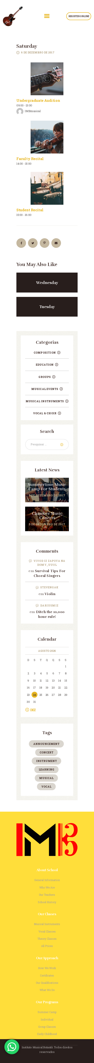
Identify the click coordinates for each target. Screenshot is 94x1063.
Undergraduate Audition (38, 100)
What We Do (47, 990)
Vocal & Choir (45, 413)
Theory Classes (47, 938)
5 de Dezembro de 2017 (47, 495)
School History (47, 902)
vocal (46, 786)
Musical (46, 778)
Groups (44, 377)
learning (46, 769)
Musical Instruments (45, 401)
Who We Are (47, 887)
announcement (46, 744)
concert (46, 752)
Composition (45, 352)
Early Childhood (47, 1034)
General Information (47, 880)
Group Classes (47, 1026)
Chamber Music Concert (47, 515)
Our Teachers (47, 894)
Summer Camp (47, 1012)
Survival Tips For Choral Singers (49, 573)
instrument (46, 761)
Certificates (47, 975)
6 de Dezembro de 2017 (37, 52)
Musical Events (44, 389)
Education (45, 364)
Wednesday (47, 282)
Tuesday (47, 306)
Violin (50, 594)
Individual (47, 1019)
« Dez (32, 710)
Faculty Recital (30, 158)
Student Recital (30, 210)
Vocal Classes (47, 931)
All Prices (47, 946)
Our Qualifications (47, 982)
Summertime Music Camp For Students (47, 487)
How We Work (47, 968)
